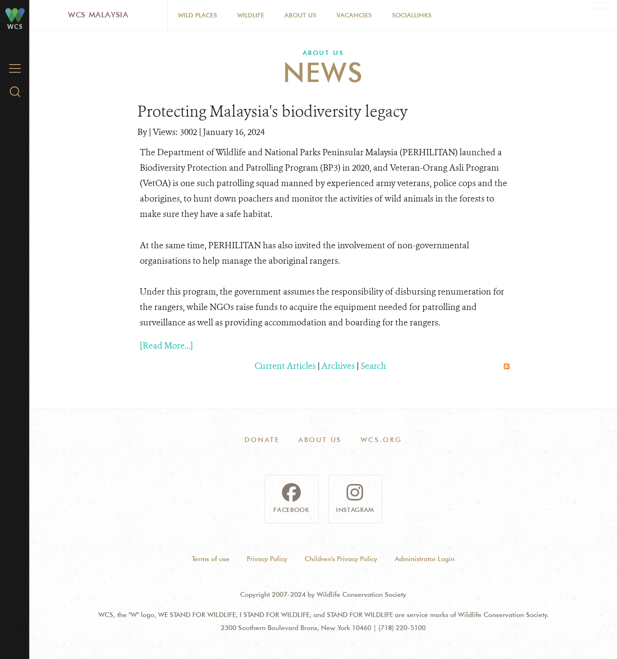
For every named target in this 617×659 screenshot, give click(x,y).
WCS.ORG (381, 440)
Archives (338, 366)
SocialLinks (411, 15)
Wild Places (197, 15)
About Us (300, 15)
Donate (262, 440)
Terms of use (210, 559)
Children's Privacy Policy (341, 559)
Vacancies (354, 15)
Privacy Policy (267, 559)
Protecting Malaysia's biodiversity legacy (272, 111)
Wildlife (250, 15)
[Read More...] (166, 345)
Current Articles (285, 366)
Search (373, 366)
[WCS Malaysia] (15, 14)
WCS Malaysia (98, 14)
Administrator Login (425, 559)
